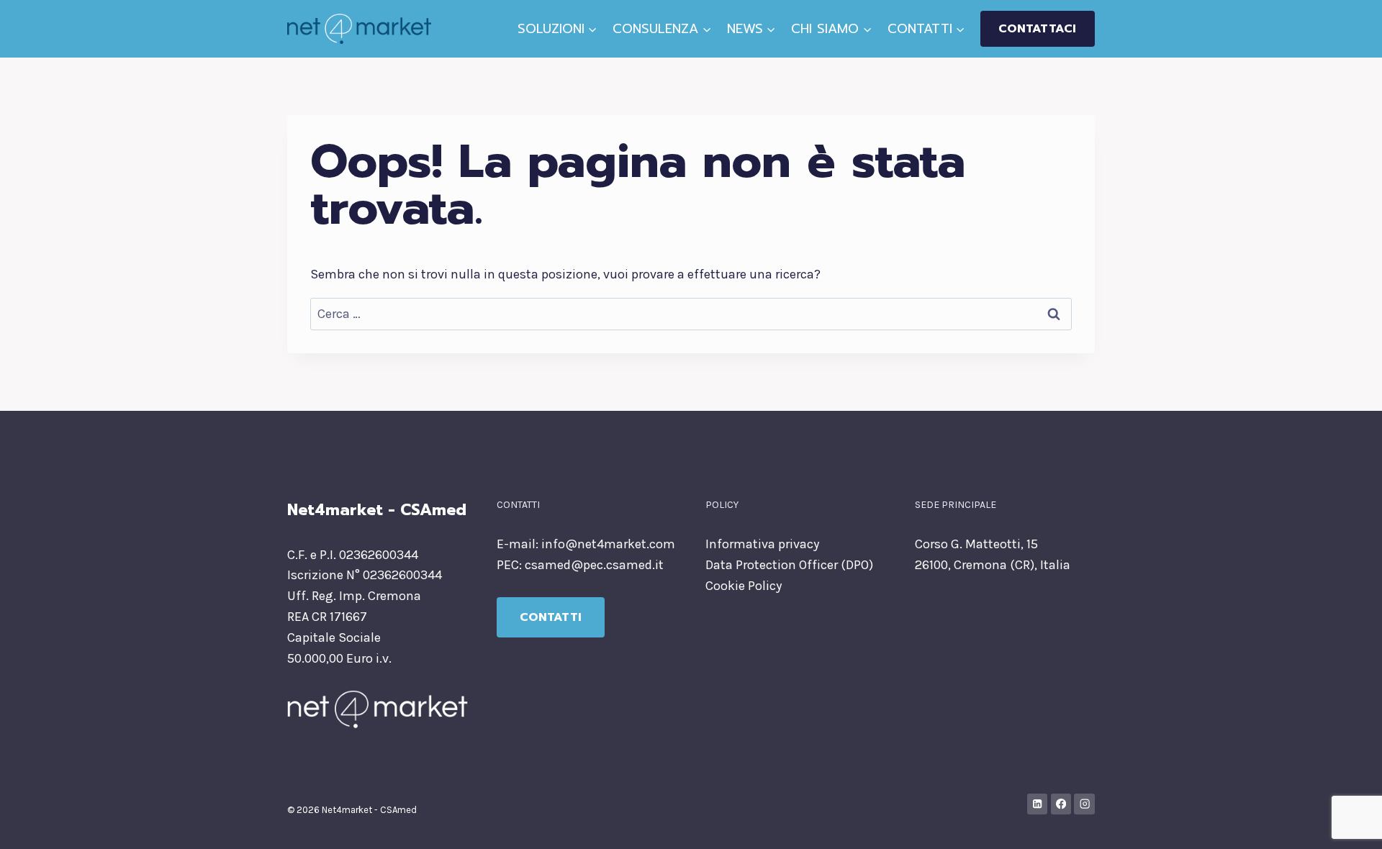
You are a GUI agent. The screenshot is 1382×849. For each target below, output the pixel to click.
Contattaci (1037, 28)
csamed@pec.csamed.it (594, 565)
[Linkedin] (1037, 804)
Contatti (551, 617)
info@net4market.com (608, 544)
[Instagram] (1084, 804)
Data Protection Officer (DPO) (789, 565)
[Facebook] (1061, 804)
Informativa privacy (762, 544)
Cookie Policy (743, 586)
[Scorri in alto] (1348, 823)
